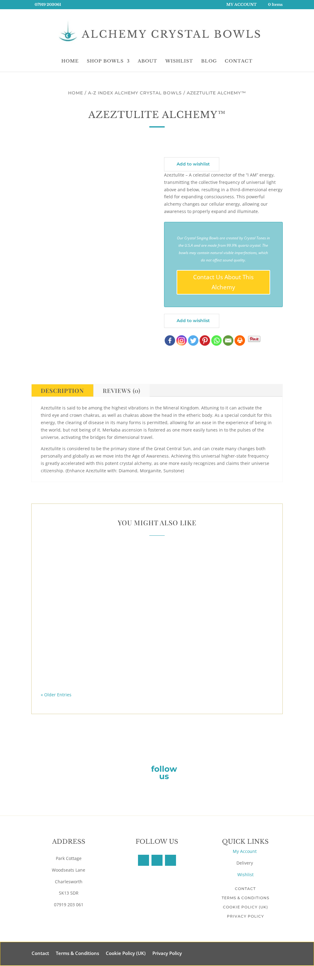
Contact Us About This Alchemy (223, 282)
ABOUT (147, 61)
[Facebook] (170, 340)
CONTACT (239, 61)
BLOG (209, 61)
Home (75, 93)
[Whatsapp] (216, 340)
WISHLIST (179, 61)
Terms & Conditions (245, 898)
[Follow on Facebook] (143, 860)
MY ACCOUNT (241, 5)
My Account (245, 851)
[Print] (240, 340)
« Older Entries (56, 695)
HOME (70, 61)
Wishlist (245, 874)
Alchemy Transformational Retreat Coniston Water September (157, 571)
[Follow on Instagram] (170, 860)
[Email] (228, 340)
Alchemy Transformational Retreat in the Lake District (157, 618)
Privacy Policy (245, 916)
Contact (245, 888)
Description (62, 390)
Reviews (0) (121, 390)
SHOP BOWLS (105, 61)
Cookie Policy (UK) (245, 907)
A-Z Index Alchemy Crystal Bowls (135, 93)
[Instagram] (181, 340)
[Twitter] (193, 340)
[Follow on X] (157, 860)
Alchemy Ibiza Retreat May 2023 (157, 666)
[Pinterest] (205, 340)
